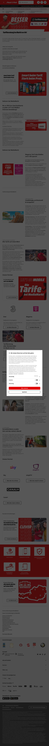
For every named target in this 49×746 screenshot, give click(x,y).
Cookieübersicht (20, 373)
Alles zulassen (24, 388)
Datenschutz (11, 373)
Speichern (24, 392)
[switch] (36, 380)
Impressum (15, 373)
